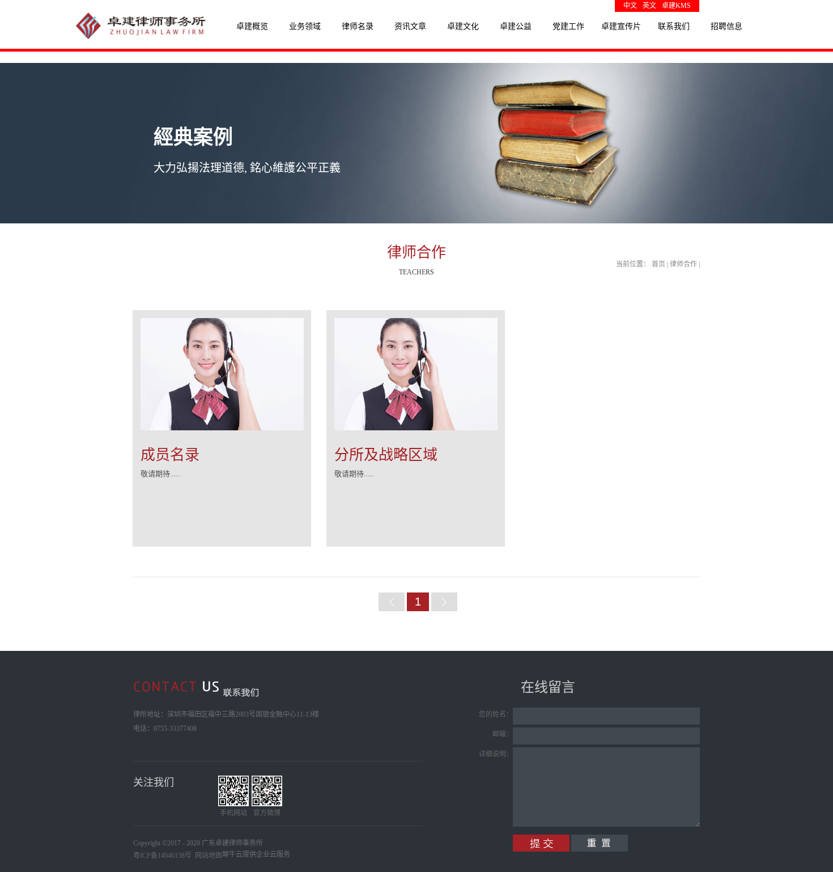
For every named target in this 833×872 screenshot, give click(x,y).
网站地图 (207, 856)
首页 (658, 264)
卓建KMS (676, 6)
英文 (649, 6)
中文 (630, 6)
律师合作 (683, 264)
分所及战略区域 (385, 455)
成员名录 (170, 455)
